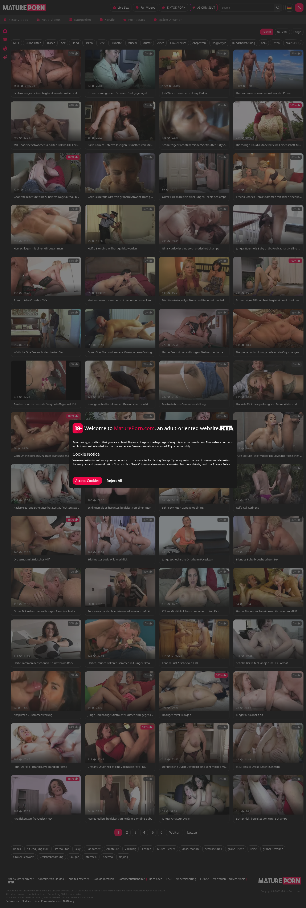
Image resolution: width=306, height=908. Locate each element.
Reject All (114, 480)
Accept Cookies (87, 480)
